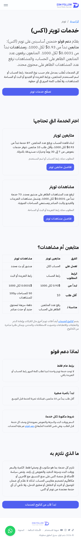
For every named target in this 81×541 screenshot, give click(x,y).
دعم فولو (29, 426)
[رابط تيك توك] (73, 530)
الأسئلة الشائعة (34, 530)
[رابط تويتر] (69, 530)
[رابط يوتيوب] (61, 530)
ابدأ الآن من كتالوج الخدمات (40, 505)
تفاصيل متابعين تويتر (60, 167)
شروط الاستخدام (52, 530)
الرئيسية (74, 21)
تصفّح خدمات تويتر (40, 92)
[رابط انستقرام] (65, 530)
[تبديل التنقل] (5, 5)
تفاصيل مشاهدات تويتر (59, 219)
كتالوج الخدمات (65, 321)
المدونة (21, 530)
